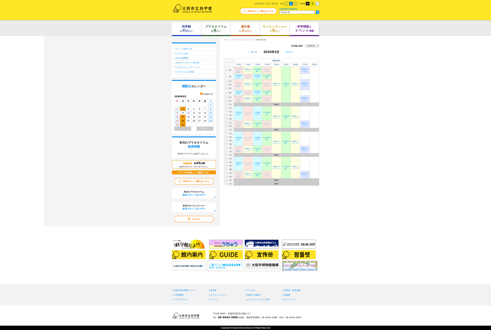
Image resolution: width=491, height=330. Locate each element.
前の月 (254, 52)
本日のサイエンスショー (193, 207)
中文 (268, 3)
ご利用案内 (179, 295)
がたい (275, 28)
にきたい (186, 28)
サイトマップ (290, 299)
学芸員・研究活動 (292, 290)
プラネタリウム (181, 299)
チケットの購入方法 (184, 49)
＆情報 (304, 28)
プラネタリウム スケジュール (188, 67)
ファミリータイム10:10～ (238, 70)
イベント (214, 299)
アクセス (196, 219)
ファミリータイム (267, 70)
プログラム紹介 (182, 53)
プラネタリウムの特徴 (185, 72)
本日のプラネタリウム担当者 (187, 63)
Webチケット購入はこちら (260, 11)
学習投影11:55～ (257, 77)
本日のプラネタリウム (193, 193)
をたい (216, 28)
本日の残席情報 (182, 58)
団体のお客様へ (254, 295)
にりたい (245, 28)
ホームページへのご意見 (258, 299)
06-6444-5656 (228, 317)
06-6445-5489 (269, 317)
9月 (203, 129)
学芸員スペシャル (305, 70)
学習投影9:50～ (239, 77)
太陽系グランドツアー (248, 70)
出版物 (287, 295)
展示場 (213, 290)
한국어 (275, 3)
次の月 (289, 52)
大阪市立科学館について (185, 290)
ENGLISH (259, 3)
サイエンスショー (218, 295)
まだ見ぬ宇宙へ (257, 70)
